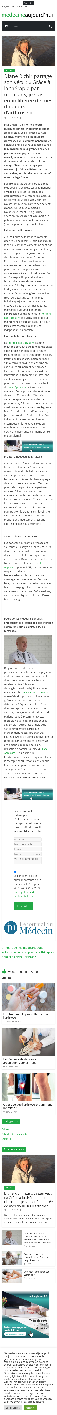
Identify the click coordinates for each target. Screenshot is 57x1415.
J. (23, 117)
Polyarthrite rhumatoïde (14, 6)
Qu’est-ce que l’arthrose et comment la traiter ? (27, 1106)
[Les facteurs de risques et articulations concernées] (28, 1030)
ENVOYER (23, 906)
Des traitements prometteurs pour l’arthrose (26, 1015)
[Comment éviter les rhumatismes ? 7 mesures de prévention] (12, 1252)
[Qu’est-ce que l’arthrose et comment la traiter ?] (28, 1075)
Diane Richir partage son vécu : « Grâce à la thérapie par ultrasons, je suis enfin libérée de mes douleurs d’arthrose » (28, 1199)
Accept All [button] (30, 1407)
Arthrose (9, 70)
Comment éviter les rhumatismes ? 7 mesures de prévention (37, 1257)
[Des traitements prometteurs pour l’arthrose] (28, 984)
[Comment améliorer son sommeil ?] (12, 1270)
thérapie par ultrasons (20, 342)
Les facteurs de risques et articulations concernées (20, 1061)
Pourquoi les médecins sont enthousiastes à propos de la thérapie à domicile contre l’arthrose (28, 952)
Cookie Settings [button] (13, 1407)
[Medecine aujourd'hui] (6, 26)
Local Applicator (17, 387)
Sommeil (6, 1138)
